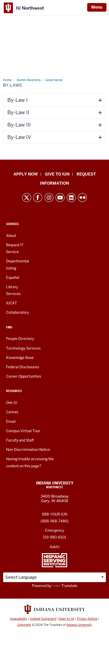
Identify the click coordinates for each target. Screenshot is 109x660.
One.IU (11, 402)
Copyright (24, 625)
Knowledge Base (20, 357)
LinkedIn (71, 197)
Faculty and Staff (20, 440)
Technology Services (23, 348)
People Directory (20, 338)
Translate (69, 585)
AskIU (55, 547)
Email (11, 421)
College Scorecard (43, 619)
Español (12, 277)
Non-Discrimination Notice (28, 449)
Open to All (66, 619)
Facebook (37, 197)
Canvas (12, 412)
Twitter (26, 197)
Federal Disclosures (22, 367)
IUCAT (11, 303)
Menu (96, 7)
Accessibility (18, 619)
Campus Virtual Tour (23, 431)
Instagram (48, 197)
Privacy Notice (87, 619)
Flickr (82, 197)
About (11, 235)
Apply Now (25, 174)
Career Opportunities (23, 376)
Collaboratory (17, 312)
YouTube (60, 197)
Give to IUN (57, 174)
